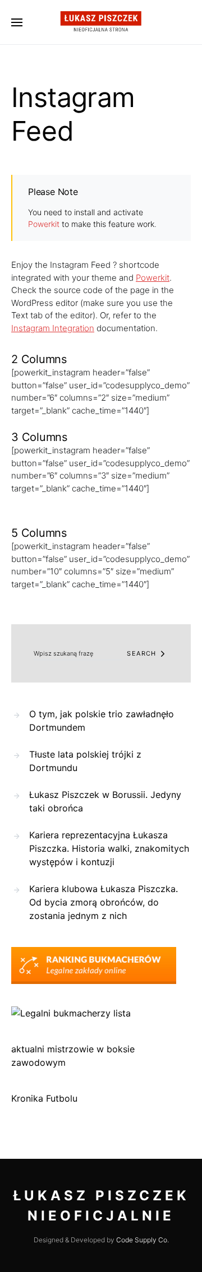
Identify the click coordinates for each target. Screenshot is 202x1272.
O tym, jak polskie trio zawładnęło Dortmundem (101, 720)
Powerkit (43, 224)
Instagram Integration (52, 328)
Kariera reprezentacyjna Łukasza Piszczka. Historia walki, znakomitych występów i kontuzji (109, 848)
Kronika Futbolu (44, 1098)
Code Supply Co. (142, 1240)
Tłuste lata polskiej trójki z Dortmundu (85, 761)
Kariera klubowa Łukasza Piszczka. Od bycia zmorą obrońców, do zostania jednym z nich (103, 902)
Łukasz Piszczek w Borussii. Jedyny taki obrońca (105, 801)
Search (141, 653)
